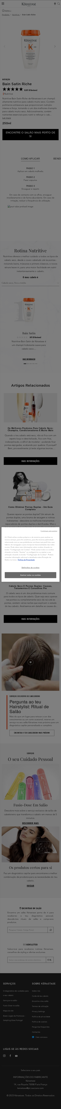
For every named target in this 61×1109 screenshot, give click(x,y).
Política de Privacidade (26, 560)
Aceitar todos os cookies (30, 575)
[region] (30, 554)
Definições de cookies (31, 567)
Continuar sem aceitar (49, 531)
